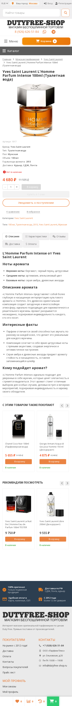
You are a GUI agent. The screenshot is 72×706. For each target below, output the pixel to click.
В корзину (19, 461)
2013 (35, 224)
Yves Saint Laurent (23, 218)
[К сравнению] (25, 467)
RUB (4, 3)
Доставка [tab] (14, 244)
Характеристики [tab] (37, 236)
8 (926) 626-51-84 (27, 32)
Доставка (8, 650)
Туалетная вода (24, 224)
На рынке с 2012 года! (15, 645)
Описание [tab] (13, 236)
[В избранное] (30, 467)
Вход (50, 3)
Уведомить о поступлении (36, 202)
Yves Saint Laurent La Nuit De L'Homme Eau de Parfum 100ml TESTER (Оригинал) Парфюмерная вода (18, 524)
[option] (18, 441)
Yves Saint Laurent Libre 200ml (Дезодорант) (52, 523)
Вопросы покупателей (15, 667)
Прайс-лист (9, 672)
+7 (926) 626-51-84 (53, 645)
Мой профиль (10, 691)
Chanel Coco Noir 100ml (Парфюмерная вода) (17, 445)
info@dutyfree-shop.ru (55, 665)
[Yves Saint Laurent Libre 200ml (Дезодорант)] (53, 504)
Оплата (7, 656)
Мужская (62, 224)
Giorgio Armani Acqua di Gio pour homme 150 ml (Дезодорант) (52, 446)
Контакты (8, 661)
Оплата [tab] (32, 244)
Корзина (48, 41)
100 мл (11, 224)
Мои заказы (9, 686)
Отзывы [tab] (60, 236)
